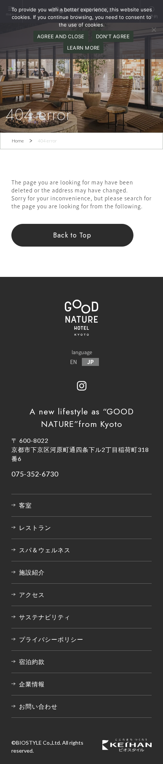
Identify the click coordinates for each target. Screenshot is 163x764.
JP (90, 362)
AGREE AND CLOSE (61, 36)
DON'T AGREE (113, 36)
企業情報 (32, 683)
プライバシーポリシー (51, 639)
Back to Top (72, 235)
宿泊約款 (32, 661)
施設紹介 (32, 572)
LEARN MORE (83, 48)
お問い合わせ (38, 706)
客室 (25, 505)
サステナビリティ (45, 616)
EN (73, 362)
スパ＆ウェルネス (45, 549)
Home (18, 141)
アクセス (32, 594)
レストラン (35, 527)
